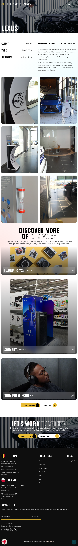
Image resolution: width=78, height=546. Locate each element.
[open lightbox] (19, 100)
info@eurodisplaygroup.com (11, 526)
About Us (42, 464)
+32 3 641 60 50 (7, 524)
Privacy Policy (72, 461)
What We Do (43, 468)
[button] (4, 541)
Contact (42, 483)
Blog (40, 476)
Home (41, 461)
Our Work (42, 472)
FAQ (40, 479)
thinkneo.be (50, 542)
